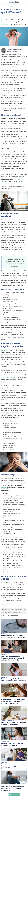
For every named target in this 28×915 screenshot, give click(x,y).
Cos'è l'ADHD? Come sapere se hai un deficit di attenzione (14, 723)
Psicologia (3, 6)
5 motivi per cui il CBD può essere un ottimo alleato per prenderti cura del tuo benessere (13, 701)
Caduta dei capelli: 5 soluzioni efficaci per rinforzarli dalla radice (13, 680)
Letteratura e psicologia (8, 720)
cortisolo (4, 487)
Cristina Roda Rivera (12, 51)
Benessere (4, 654)
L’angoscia (4, 350)
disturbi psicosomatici (8, 377)
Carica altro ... (14, 795)
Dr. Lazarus (14, 88)
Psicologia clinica (12, 6)
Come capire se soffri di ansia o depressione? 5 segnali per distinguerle (12, 788)
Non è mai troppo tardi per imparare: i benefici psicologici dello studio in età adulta (12, 658)
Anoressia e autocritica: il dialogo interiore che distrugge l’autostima (13, 636)
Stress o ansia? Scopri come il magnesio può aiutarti (12, 744)
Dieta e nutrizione (6, 741)
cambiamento (11, 126)
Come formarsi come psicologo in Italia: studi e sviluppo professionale (13, 766)
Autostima (4, 633)
